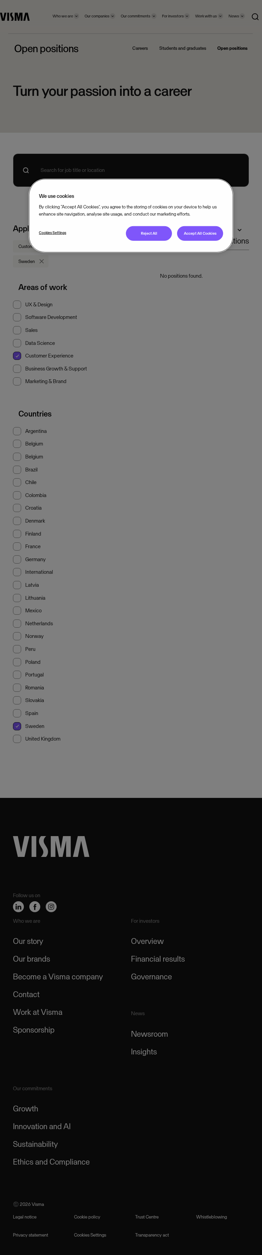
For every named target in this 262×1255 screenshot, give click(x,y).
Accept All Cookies (200, 233)
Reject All (149, 233)
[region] (131, 216)
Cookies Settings (52, 232)
